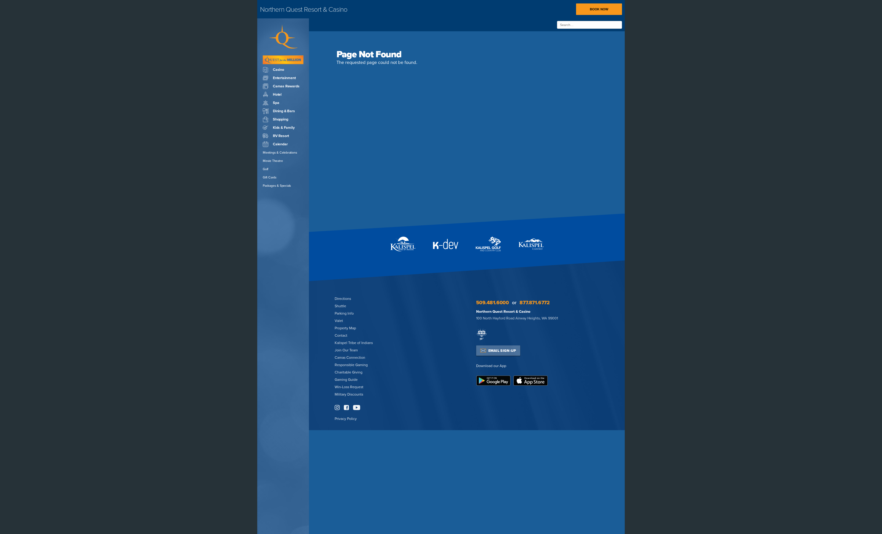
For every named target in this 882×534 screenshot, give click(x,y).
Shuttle (340, 305)
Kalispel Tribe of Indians (354, 342)
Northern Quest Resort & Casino (503, 311)
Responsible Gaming (351, 364)
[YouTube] (356, 407)
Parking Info (344, 313)
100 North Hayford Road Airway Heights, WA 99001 (517, 318)
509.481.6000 (492, 302)
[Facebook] (346, 407)
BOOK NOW (599, 9)
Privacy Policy (346, 418)
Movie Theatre (273, 160)
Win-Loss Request (349, 386)
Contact (341, 335)
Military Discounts (349, 394)
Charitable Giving (348, 372)
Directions (343, 298)
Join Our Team (346, 350)
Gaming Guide (346, 379)
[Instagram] (337, 407)
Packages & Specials (277, 185)
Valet (339, 320)
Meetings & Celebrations (280, 152)
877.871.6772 (534, 302)
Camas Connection (350, 357)
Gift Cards (270, 177)
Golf (265, 169)
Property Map (345, 327)
